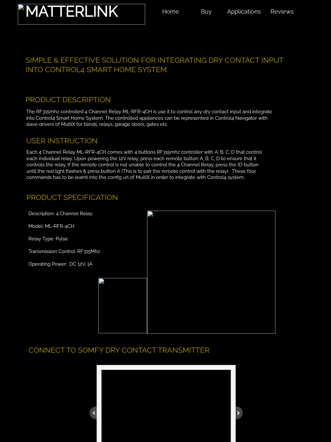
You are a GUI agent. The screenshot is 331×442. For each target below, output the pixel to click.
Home (170, 11)
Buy (206, 11)
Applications (244, 11)
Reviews (282, 11)
